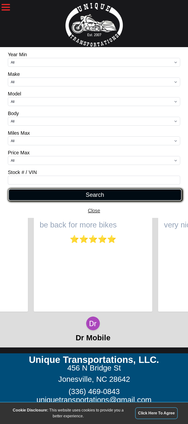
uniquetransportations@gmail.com (94, 400)
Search (95, 195)
